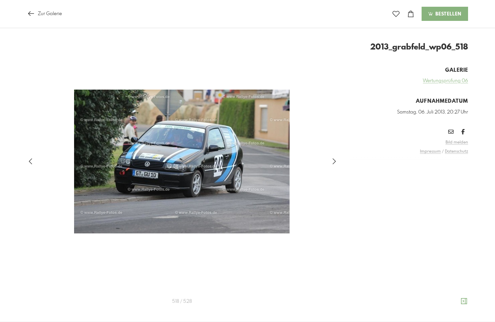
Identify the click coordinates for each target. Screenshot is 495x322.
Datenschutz (456, 152)
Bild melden (457, 142)
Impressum (430, 152)
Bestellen (447, 14)
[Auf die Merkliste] (396, 14)
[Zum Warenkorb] (411, 14)
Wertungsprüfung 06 (445, 80)
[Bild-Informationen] (464, 301)
